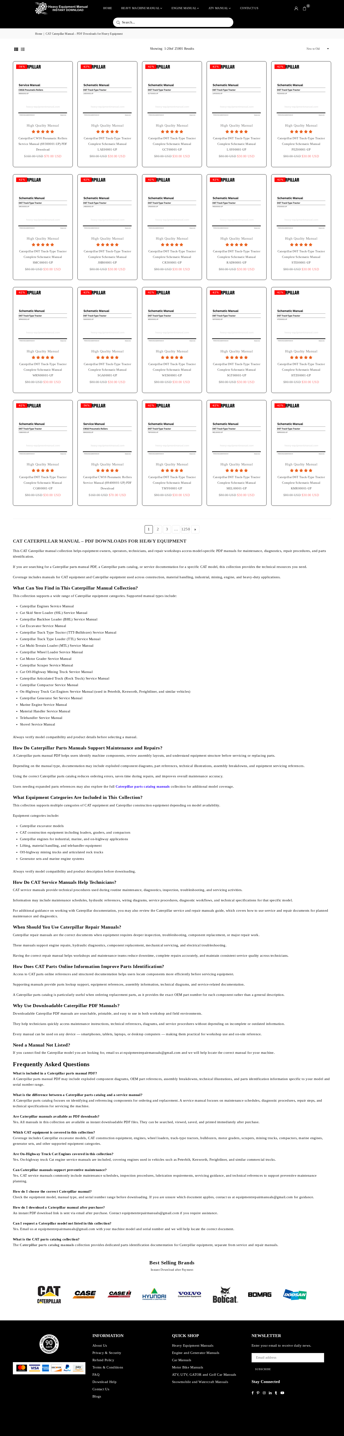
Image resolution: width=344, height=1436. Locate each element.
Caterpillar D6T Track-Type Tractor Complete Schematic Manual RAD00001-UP (236, 256)
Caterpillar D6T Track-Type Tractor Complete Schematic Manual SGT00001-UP (236, 369)
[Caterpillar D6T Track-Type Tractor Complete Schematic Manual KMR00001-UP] (301, 430)
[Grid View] (16, 49)
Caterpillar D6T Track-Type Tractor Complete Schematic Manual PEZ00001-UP (301, 143)
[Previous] (29, 1294)
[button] (304, 8)
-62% (86, 66)
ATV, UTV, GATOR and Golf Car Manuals (204, 1374)
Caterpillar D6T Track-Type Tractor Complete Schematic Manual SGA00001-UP (107, 369)
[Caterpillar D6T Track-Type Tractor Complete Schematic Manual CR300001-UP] (172, 204)
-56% (21, 66)
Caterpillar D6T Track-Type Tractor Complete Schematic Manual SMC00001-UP (42, 256)
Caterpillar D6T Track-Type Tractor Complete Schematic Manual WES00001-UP (172, 369)
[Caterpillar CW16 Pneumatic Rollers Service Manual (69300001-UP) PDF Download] (43, 91)
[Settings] (296, 8)
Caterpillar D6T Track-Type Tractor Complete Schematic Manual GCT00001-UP (172, 143)
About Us (99, 1345)
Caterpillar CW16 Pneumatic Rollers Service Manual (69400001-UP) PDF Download (107, 482)
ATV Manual (218, 8)
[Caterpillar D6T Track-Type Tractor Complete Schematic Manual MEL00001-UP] (236, 430)
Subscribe (263, 1369)
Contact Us (249, 8)
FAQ (95, 1374)
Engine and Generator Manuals (195, 1353)
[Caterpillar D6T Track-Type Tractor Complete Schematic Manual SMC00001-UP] (43, 204)
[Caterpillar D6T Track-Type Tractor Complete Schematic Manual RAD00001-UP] (236, 204)
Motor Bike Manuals (187, 1367)
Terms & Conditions (107, 1367)
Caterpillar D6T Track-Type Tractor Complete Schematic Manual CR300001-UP (172, 256)
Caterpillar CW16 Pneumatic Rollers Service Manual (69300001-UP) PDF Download (42, 143)
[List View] (22, 49)
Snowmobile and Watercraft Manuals (200, 1382)
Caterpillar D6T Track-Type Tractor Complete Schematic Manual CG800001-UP (42, 482)
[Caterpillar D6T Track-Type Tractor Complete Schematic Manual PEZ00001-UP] (301, 91)
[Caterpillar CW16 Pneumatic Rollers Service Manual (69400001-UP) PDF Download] (107, 430)
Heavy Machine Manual (140, 8)
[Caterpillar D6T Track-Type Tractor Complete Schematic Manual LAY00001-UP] (236, 91)
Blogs (96, 1396)
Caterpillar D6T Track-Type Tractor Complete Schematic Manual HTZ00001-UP (301, 369)
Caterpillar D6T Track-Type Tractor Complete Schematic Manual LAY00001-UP (236, 143)
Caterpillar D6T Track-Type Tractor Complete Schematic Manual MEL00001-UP (236, 482)
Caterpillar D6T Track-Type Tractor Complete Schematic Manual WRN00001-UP (42, 369)
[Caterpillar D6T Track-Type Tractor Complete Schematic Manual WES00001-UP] (172, 317)
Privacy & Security (106, 1353)
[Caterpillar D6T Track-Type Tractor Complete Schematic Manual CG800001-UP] (43, 430)
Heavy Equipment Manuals (192, 1345)
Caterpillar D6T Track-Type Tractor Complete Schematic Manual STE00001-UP (301, 256)
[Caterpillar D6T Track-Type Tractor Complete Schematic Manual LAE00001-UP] (107, 91)
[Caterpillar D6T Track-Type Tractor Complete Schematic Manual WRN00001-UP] (43, 317)
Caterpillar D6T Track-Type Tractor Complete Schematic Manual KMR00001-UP (301, 482)
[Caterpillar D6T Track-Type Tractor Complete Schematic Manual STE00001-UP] (301, 204)
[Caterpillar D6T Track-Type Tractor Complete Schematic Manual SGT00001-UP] (236, 317)
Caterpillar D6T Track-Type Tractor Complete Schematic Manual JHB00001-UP (107, 256)
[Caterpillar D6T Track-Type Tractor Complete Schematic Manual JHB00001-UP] (107, 204)
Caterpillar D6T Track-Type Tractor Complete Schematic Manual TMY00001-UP (172, 482)
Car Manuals (181, 1360)
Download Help (104, 1382)
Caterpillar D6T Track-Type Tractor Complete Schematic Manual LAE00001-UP (107, 143)
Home (107, 8)
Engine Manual (184, 8)
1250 (185, 529)
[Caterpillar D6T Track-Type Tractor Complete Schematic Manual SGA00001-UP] (107, 317)
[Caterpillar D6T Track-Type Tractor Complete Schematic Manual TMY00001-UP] (172, 430)
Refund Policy (103, 1360)
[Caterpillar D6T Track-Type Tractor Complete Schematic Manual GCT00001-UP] (172, 91)
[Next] (315, 1294)
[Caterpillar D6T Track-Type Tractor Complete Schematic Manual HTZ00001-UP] (301, 317)
